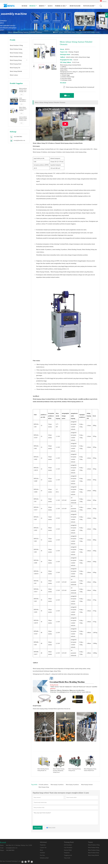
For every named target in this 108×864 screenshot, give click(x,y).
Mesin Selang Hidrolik (16, 71)
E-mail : (2, 847)
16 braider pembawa (43, 784)
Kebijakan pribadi (44, 858)
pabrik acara (60, 6)
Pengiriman (42, 845)
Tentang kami (88, 6)
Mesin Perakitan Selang (16, 53)
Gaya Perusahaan (68, 847)
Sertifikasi (42, 852)
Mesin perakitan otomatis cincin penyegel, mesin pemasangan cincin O (23, 90)
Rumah (24, 6)
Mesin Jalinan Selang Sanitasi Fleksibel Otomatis (22, 109)
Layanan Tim (43, 847)
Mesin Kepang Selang (69, 32)
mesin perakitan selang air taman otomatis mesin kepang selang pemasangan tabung (23, 118)
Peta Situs (42, 855)
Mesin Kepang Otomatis (87, 784)
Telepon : (2, 850)
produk (32, 6)
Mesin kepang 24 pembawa (72, 784)
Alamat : (2, 845)
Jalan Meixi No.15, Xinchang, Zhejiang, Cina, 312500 (19, 845)
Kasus (50, 6)
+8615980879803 (18, 136)
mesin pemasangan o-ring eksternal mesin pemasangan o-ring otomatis (22, 100)
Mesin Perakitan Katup (16, 56)
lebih (21, 94)
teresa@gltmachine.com (19, 140)
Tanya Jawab (67, 858)
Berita (41, 6)
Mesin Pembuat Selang (16, 49)
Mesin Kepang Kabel (15, 64)
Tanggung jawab (68, 855)
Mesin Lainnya (14, 75)
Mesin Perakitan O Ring (16, 45)
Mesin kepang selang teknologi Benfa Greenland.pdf (78, 87)
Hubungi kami (75, 6)
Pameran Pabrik (68, 850)
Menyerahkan (37, 827)
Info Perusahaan (68, 845)
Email (67, 95)
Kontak (3, 842)
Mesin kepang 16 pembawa (57, 784)
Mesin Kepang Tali (15, 67)
